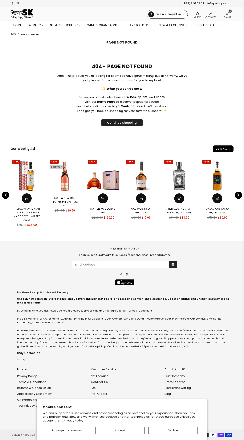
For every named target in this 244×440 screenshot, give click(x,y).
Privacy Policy (73, 420)
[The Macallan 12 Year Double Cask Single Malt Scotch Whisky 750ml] (27, 175)
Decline (173, 430)
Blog (168, 394)
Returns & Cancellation (34, 388)
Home (17, 25)
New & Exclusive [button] (172, 25)
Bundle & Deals (206, 25)
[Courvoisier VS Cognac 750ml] (141, 175)
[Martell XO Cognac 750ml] (103, 175)
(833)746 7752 (193, 3)
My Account (99, 376)
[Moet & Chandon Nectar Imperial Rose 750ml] (65, 175)
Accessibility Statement (35, 394)
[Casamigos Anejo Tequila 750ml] (217, 175)
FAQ (94, 388)
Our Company (175, 376)
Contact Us (99, 382)
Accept (120, 430)
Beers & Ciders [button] (138, 25)
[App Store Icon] (124, 282)
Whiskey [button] (35, 25)
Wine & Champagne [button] (102, 25)
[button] (27, 198)
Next (238, 195)
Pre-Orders (99, 394)
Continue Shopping (122, 123)
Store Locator (175, 382)
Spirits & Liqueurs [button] (64, 25)
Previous (5, 195)
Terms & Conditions (31, 382)
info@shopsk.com (220, 3)
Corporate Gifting (178, 388)
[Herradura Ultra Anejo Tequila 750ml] (179, 175)
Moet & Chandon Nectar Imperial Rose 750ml (65, 201)
